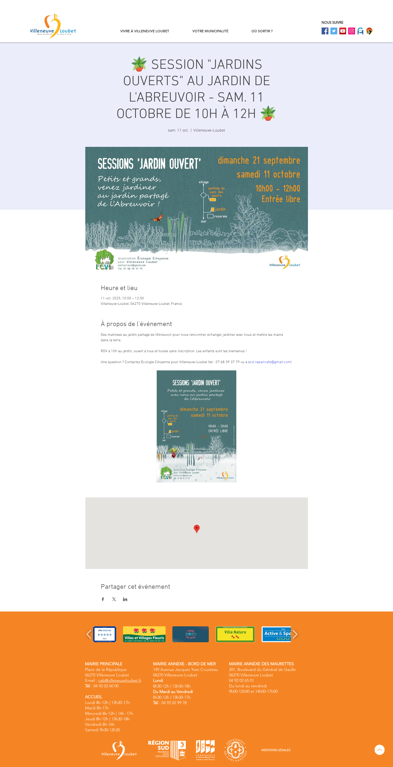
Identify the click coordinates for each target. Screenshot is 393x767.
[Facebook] (325, 31)
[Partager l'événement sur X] (114, 599)
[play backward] (89, 634)
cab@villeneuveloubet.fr (119, 680)
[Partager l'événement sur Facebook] (103, 599)
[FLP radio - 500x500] (369, 31)
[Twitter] (333, 31)
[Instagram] (351, 31)
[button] (145, 31)
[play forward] (295, 634)
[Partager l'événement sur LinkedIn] (125, 599)
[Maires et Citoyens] (360, 31)
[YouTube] (342, 31)
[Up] (380, 750)
